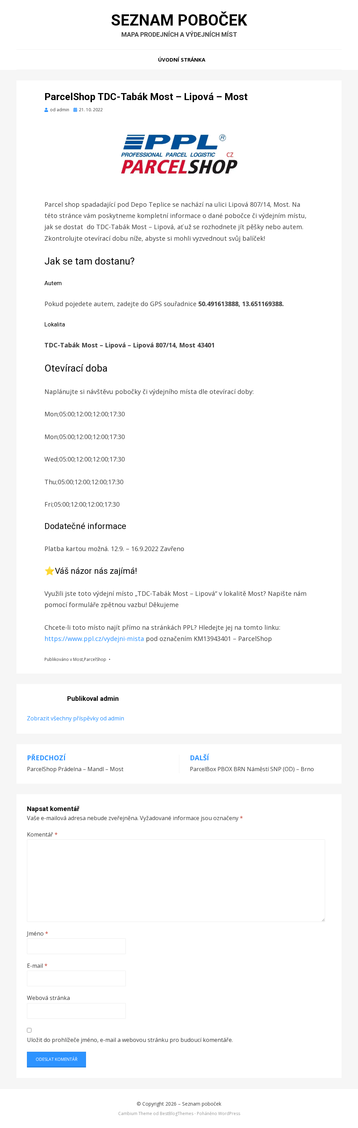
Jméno (37, 933)
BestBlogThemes (176, 1113)
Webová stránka (48, 998)
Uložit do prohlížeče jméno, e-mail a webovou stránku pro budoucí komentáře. (130, 1040)
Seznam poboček (179, 20)
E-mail (37, 966)
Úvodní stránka (181, 59)
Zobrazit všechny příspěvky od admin (75, 718)
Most (78, 659)
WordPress (229, 1113)
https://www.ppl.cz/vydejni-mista (95, 638)
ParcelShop (95, 659)
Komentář (42, 834)
